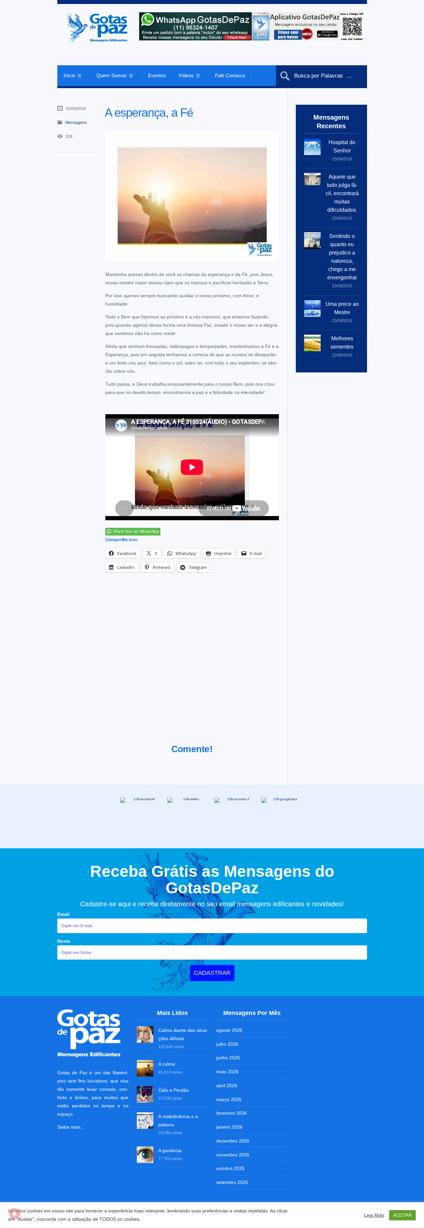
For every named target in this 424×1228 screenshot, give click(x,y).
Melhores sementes (342, 343)
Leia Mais (374, 1215)
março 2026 (228, 1099)
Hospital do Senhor (342, 146)
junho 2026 (228, 1057)
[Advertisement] (192, 666)
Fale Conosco (230, 75)
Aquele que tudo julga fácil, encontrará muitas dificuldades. (342, 193)
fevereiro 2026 (231, 1113)
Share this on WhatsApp (136, 531)
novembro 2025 (232, 1154)
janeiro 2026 (229, 1127)
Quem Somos (111, 75)
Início (69, 75)
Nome (63, 941)
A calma (166, 1064)
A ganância (170, 1150)
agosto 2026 (229, 1030)
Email (63, 914)
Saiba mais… (71, 1127)
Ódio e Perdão (173, 1090)
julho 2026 (227, 1044)
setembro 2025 (232, 1182)
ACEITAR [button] (402, 1215)
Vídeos (186, 75)
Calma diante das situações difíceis (183, 1034)
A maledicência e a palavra (178, 1120)
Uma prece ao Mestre (342, 308)
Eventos (157, 75)
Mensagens (76, 122)
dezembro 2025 (232, 1141)
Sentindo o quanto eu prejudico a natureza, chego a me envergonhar (342, 256)
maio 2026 (227, 1071)
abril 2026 (226, 1085)
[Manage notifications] (14, 1213)
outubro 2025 (230, 1168)
